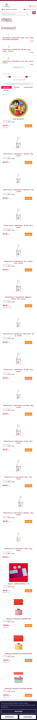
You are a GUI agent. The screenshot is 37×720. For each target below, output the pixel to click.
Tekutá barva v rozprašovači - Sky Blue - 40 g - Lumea (16, 50)
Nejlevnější (6, 87)
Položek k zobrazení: (19, 80)
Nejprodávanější (28, 87)
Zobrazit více (17, 67)
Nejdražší (16, 87)
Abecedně (6, 90)
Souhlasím (27, 717)
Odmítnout (9, 717)
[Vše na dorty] (6, 5)
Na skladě (7, 74)
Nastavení (18, 711)
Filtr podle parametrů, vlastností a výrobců (18, 84)
